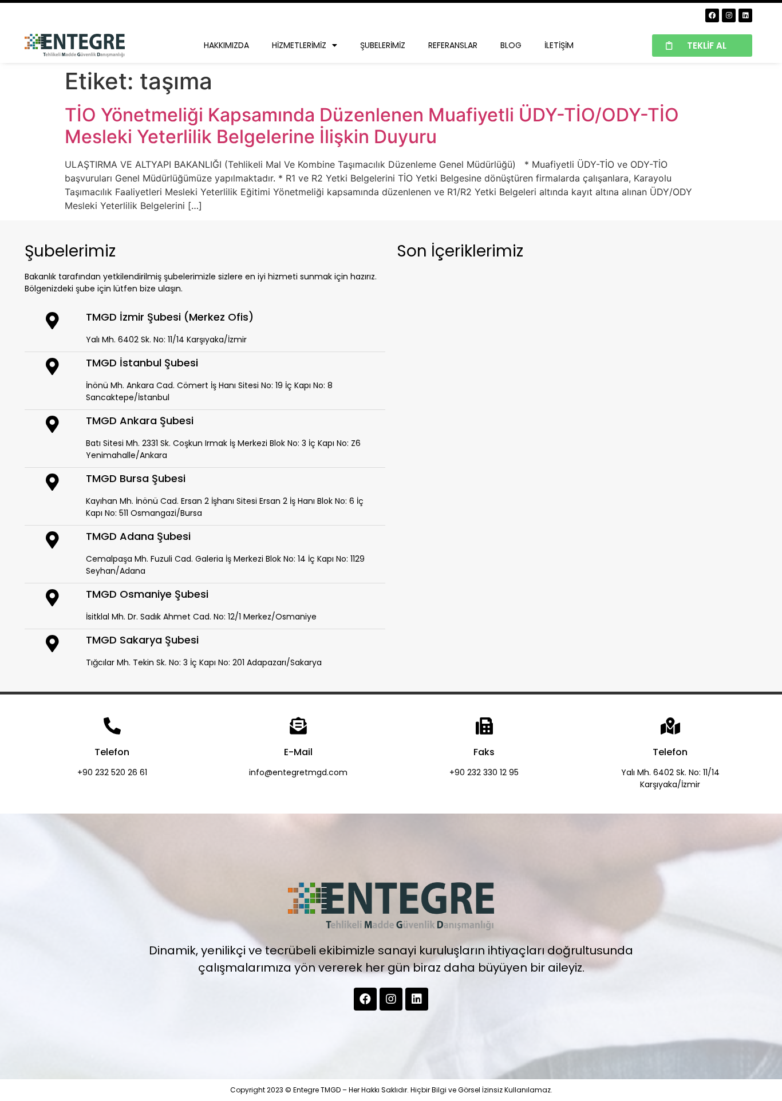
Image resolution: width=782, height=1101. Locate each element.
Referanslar (452, 45)
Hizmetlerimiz (299, 45)
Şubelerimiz (382, 45)
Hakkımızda (226, 45)
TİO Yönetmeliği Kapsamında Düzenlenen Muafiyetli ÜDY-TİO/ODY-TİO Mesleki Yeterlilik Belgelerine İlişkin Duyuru (372, 126)
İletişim (559, 45)
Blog (511, 45)
